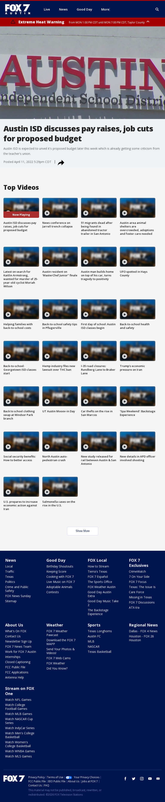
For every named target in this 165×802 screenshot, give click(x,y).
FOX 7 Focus (138, 582)
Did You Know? (56, 668)
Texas (9, 577)
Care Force (136, 592)
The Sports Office (100, 582)
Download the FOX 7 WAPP (60, 642)
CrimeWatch (137, 571)
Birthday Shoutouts (59, 566)
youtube (150, 778)
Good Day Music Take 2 (103, 603)
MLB (91, 641)
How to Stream (98, 566)
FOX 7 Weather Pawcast (56, 633)
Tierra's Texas (97, 571)
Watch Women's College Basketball (18, 744)
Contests (52, 592)
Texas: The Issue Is (142, 587)
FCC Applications (16, 672)
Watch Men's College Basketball (19, 735)
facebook (125, 778)
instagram (141, 778)
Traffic (9, 571)
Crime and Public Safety (16, 589)
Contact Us (13, 636)
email (158, 778)
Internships (12, 657)
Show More (83, 531)
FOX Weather (55, 663)
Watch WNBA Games (20, 751)
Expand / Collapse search (157, 9)
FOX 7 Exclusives (138, 563)
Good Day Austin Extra (99, 594)
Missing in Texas (140, 597)
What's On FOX (15, 631)
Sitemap (11, 601)
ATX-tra (134, 607)
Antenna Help (14, 677)
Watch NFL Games (18, 700)
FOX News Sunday (18, 596)
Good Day (55, 560)
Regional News (143, 624)
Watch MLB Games (18, 714)
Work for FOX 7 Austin (20, 652)
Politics (10, 582)
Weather (54, 624)
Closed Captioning (17, 662)
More (105, 9)
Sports (94, 624)
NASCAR (93, 646)
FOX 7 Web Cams (58, 658)
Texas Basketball (99, 652)
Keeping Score (56, 571)
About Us (14, 624)
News (10, 560)
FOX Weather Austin (102, 587)
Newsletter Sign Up (18, 641)
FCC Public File (15, 667)
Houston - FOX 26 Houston (141, 638)
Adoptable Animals (59, 587)
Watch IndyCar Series (20, 728)
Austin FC (94, 636)
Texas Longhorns (100, 631)
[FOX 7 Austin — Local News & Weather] (19, 9)
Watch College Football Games (16, 707)
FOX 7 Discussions (142, 602)
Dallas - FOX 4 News (143, 631)
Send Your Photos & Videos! (60, 651)
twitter (133, 778)
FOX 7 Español (98, 577)
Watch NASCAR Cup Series (19, 721)
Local (9, 566)
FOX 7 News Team (18, 646)
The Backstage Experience (98, 612)
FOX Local (97, 560)
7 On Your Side (139, 577)
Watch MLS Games (18, 756)
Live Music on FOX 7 (60, 582)
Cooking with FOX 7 (60, 577)
